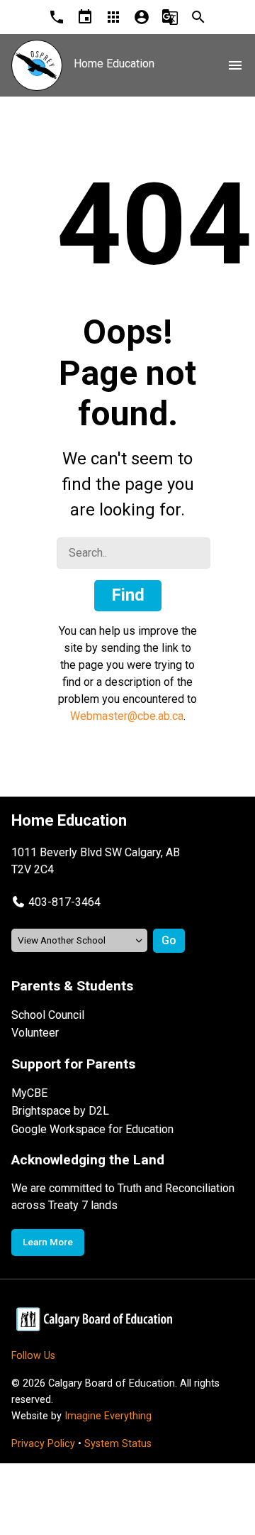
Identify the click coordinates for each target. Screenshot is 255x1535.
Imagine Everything (108, 1416)
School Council (47, 1015)
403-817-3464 (64, 902)
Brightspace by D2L (60, 1111)
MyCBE (29, 1093)
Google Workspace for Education (92, 1129)
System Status (118, 1444)
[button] (56, 902)
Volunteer (35, 1032)
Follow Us (33, 1356)
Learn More (48, 1241)
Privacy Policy (43, 1444)
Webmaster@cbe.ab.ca (126, 716)
